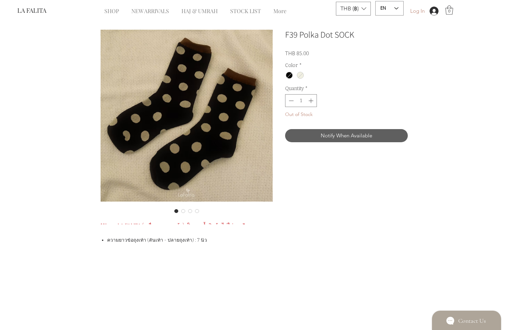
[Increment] (311, 101)
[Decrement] (290, 101)
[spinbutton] (301, 101)
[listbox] (353, 9)
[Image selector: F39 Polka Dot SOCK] (176, 210)
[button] (353, 9)
